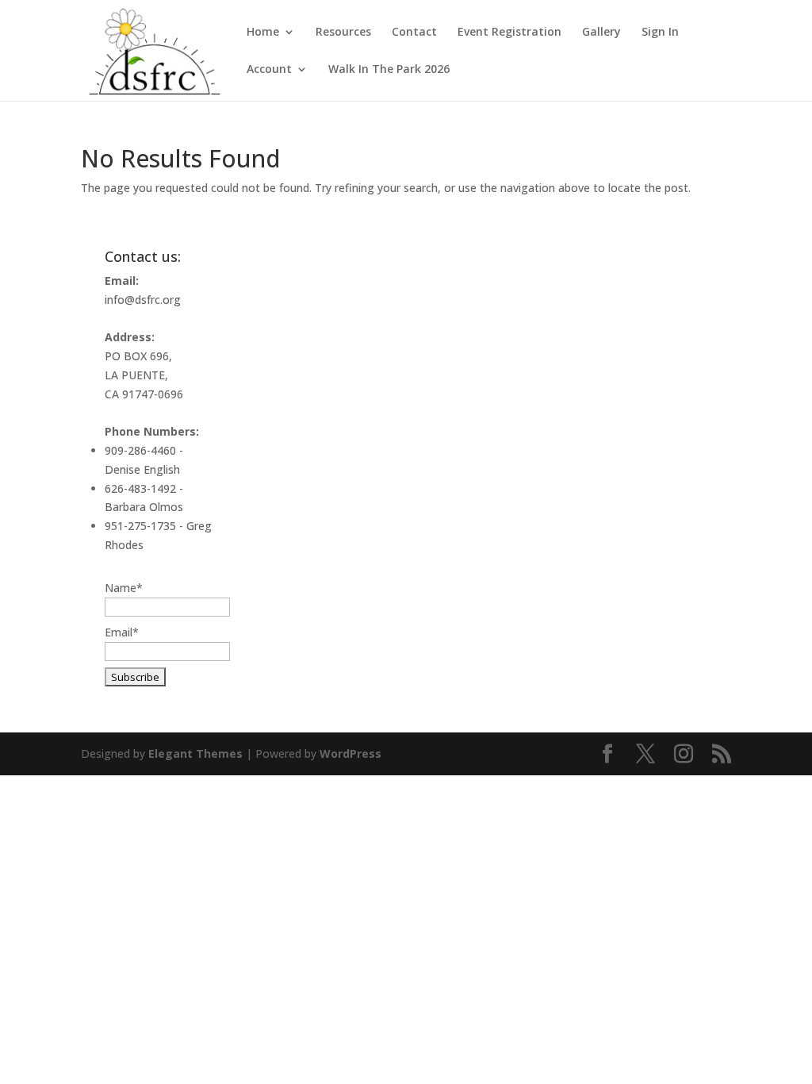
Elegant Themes (195, 753)
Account (269, 69)
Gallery (601, 32)
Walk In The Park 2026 (389, 69)
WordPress (350, 753)
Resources (343, 32)
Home (263, 32)
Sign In (660, 32)
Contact (414, 32)
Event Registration (509, 32)
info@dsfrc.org (143, 299)
